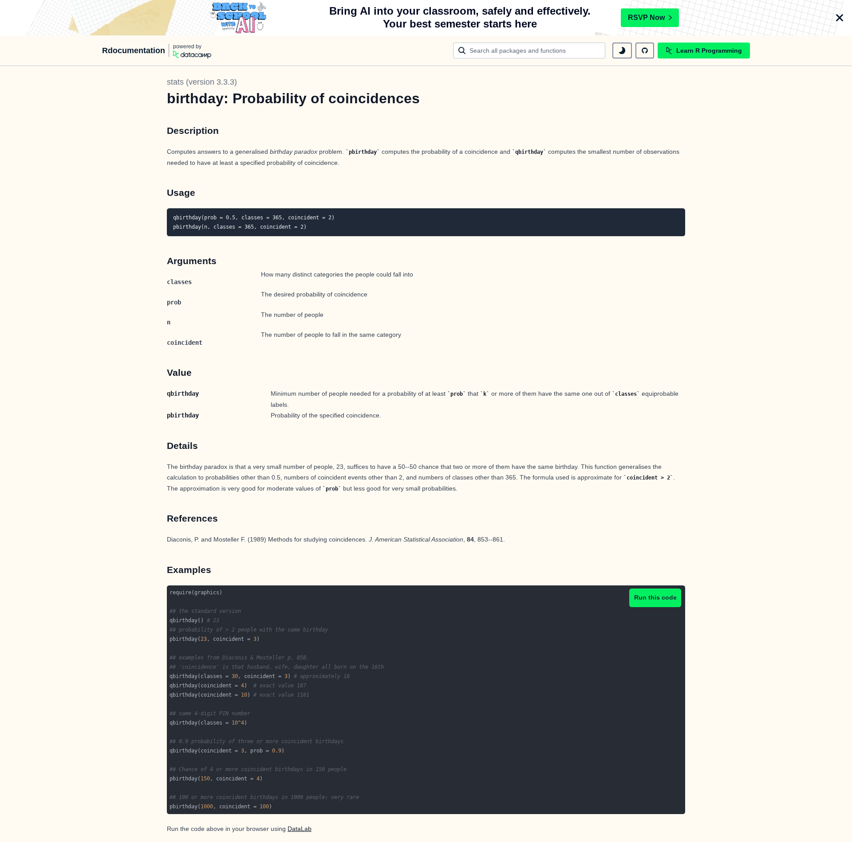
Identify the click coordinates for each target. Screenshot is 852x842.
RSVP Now (646, 17)
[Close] (839, 18)
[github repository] (644, 50)
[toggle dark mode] (622, 50)
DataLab (300, 828)
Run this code (655, 597)
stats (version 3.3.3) (202, 82)
